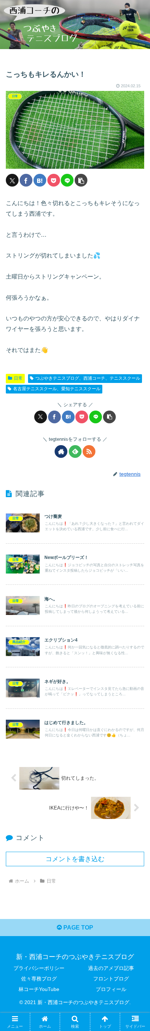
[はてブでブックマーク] (39, 180)
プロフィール (111, 989)
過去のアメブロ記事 (111, 968)
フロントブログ (111, 979)
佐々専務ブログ (39, 979)
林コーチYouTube (39, 989)
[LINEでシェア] (67, 180)
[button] (81, 180)
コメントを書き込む (75, 859)
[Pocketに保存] (53, 180)
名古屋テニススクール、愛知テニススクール (56, 388)
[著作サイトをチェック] (61, 451)
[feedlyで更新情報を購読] (75, 451)
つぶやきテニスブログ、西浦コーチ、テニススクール (87, 378)
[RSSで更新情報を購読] (89, 451)
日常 (18, 378)
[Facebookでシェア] (26, 180)
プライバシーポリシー (38, 968)
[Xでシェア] (12, 180)
